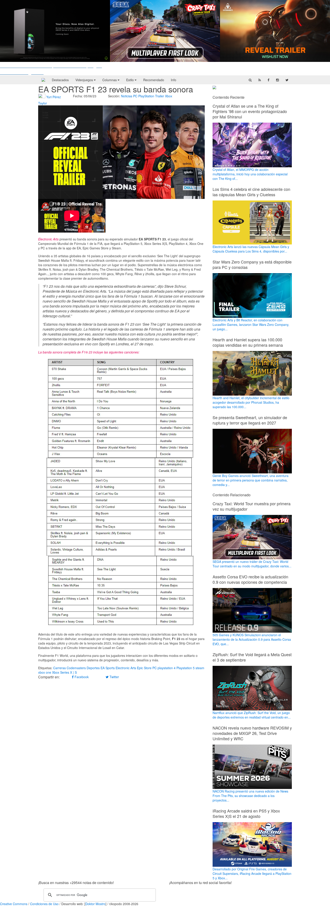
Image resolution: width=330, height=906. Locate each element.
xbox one (44, 672)
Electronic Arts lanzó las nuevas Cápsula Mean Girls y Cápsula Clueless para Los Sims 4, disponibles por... (251, 248)
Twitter (114, 677)
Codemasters (76, 668)
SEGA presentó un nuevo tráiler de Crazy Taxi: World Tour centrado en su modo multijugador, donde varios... (252, 563)
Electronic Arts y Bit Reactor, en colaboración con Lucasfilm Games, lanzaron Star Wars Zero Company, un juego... (251, 324)
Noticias (126, 96)
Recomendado (153, 80)
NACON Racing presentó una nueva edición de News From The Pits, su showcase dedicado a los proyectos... (250, 795)
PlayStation (146, 96)
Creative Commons (13, 904)
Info (173, 80)
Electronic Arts (126, 668)
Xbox (168, 96)
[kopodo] (43, 79)
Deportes (93, 668)
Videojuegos (84, 80)
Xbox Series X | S (64, 672)
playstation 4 (167, 668)
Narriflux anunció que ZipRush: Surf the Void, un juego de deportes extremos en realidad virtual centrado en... (252, 714)
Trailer (159, 96)
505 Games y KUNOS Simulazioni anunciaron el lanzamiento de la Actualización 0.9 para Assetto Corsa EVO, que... (252, 639)
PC (135, 96)
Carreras (59, 668)
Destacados (60, 80)
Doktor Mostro (95, 904)
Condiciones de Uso (44, 904)
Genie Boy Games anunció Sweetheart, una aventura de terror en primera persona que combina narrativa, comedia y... (250, 480)
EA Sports (108, 668)
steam (200, 668)
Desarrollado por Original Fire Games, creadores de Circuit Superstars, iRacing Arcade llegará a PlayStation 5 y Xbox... (252, 873)
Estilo (130, 80)
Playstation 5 (185, 668)
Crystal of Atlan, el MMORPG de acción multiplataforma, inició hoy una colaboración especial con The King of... (250, 174)
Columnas (110, 80)
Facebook (81, 677)
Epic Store (144, 668)
